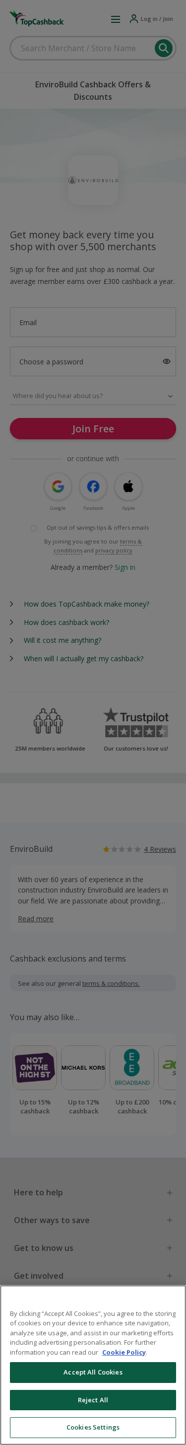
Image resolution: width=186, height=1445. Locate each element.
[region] (93, 1365)
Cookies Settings (93, 1427)
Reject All (93, 1399)
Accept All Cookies (92, 1372)
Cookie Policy (124, 1352)
